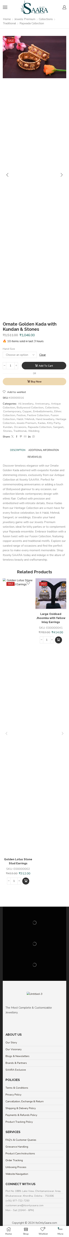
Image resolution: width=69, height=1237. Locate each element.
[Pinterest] (21, 436)
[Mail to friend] (25, 436)
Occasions (20, 427)
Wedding (33, 431)
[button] (25, 881)
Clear (42, 355)
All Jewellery (25, 403)
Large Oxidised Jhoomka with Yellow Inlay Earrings (50, 618)
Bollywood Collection (30, 407)
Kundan (7, 427)
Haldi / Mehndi (25, 419)
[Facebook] (17, 436)
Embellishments (43, 411)
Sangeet (58, 427)
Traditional (9, 23)
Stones (7, 431)
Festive (21, 415)
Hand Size (9, 349)
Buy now (36, 381)
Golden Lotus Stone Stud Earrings (18, 861)
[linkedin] (29, 436)
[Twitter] (12, 436)
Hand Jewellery (45, 419)
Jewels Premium (24, 19)
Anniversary (42, 403)
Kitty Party (53, 423)
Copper (26, 411)
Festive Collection (38, 415)
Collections (46, 19)
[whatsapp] (33, 436)
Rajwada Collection (32, 23)
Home (7, 19)
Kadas (41, 423)
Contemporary (12, 411)
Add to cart (46, 366)
